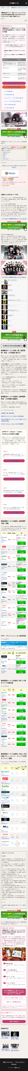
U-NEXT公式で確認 (22, 543)
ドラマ (8, 7)
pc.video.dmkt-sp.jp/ (5, 838)
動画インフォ (17, 1067)
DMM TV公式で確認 (14, 460)
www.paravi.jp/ (4, 625)
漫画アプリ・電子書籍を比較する (14, 1001)
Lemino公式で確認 (14, 495)
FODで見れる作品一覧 (9, 94)
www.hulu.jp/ (3, 559)
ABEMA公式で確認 (22, 586)
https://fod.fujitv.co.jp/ (5, 783)
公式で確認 (22, 578)
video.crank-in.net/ (5, 844)
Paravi (22, 626)
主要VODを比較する (14, 1021)
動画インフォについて (8, 1062)
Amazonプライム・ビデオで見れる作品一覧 (13, 98)
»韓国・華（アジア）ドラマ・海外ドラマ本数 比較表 (12, 416)
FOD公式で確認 (22, 552)
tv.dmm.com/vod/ (4, 831)
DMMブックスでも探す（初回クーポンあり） (14, 997)
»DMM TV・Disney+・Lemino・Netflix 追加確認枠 (12, 423)
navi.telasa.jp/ (3, 610)
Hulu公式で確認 (22, 559)
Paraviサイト (6, 923)
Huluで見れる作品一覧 (9, 107)
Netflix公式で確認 (14, 512)
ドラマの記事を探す (8, 91)
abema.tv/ (3, 586)
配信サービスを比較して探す (14, 83)
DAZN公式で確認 (22, 592)
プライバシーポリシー (20, 1062)
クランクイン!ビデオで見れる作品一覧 (12, 101)
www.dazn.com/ (4, 823)
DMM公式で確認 (21, 671)
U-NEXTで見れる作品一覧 (9, 104)
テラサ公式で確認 (22, 609)
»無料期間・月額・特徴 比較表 (7, 413)
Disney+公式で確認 (14, 479)
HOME (3, 7)
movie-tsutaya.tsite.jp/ (5, 795)
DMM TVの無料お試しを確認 (14, 86)
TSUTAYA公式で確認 (22, 570)
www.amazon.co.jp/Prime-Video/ (4, 579)
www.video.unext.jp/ (5, 775)
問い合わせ (14, 1064)
